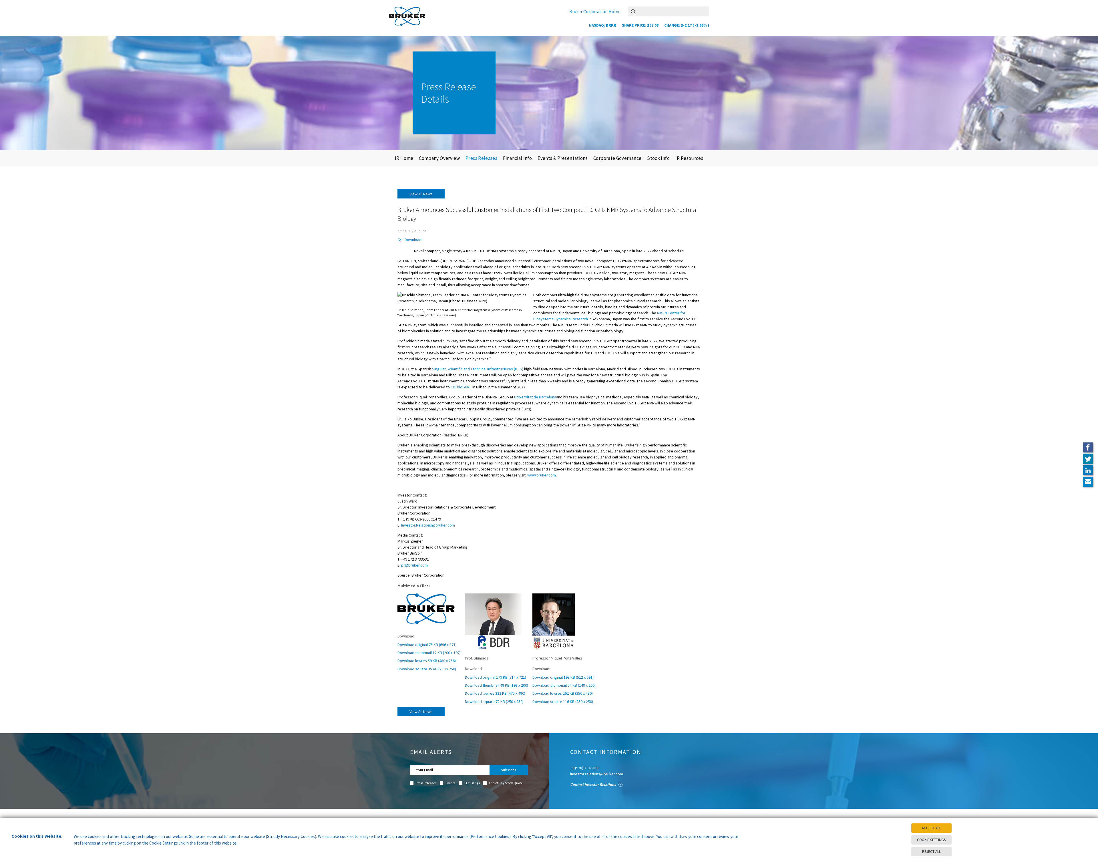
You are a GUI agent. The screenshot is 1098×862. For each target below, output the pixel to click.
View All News (421, 193)
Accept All (931, 828)
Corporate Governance (617, 158)
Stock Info (658, 158)
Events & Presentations (563, 158)
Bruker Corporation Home (594, 11)
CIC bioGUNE (461, 387)
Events (450, 783)
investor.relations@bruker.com (596, 773)
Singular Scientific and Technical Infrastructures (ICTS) (477, 369)
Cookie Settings (931, 839)
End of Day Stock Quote (506, 783)
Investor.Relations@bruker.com (428, 525)
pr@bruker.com (414, 565)
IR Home (404, 158)
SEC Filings (472, 783)
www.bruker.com (541, 475)
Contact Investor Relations (593, 784)
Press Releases (481, 158)
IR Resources (689, 158)
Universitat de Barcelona (535, 397)
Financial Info (517, 158)
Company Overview (439, 158)
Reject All (931, 851)
